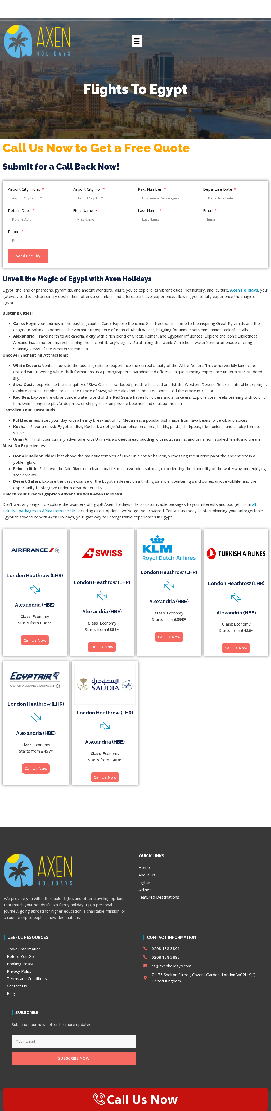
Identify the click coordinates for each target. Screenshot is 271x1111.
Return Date (19, 210)
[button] (167, 15)
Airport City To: (87, 189)
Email (208, 210)
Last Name (148, 210)
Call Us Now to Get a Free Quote (96, 148)
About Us (146, 874)
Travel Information (24, 948)
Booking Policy (20, 963)
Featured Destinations (158, 897)
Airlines (144, 889)
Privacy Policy (19, 971)
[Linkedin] (150, 15)
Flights (144, 882)
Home (144, 867)
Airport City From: (24, 189)
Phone (14, 231)
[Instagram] (141, 15)
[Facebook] (132, 15)
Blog (11, 993)
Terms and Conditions (27, 978)
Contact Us (17, 986)
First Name (83, 210)
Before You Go (20, 956)
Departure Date (218, 189)
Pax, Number (150, 189)
